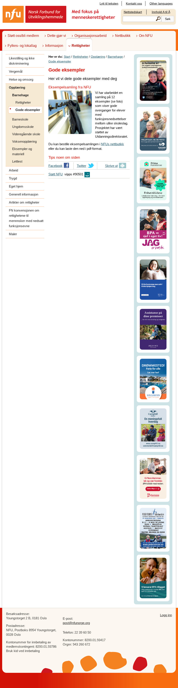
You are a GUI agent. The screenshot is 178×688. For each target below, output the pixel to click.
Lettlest (17, 161)
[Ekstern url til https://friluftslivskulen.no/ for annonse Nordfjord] (153, 130)
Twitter (81, 167)
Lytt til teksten (109, 3)
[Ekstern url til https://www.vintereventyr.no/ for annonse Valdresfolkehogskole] (153, 80)
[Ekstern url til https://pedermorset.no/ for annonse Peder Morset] (153, 528)
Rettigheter (81, 45)
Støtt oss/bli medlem (23, 35)
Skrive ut (111, 166)
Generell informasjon (23, 194)
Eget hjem (16, 186)
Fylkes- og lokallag (22, 45)
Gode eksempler (59, 61)
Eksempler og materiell (22, 151)
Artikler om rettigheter (24, 202)
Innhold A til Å (161, 12)
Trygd (13, 178)
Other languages (161, 3)
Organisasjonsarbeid (90, 35)
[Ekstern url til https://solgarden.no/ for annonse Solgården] (153, 378)
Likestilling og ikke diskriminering (22, 60)
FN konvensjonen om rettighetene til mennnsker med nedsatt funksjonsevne (26, 218)
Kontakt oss (134, 3)
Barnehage (20, 95)
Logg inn (166, 615)
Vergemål (15, 71)
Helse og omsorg (21, 79)
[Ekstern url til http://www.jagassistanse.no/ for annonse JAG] (153, 229)
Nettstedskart (133, 12)
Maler (13, 234)
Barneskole (20, 119)
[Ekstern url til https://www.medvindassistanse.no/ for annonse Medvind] (153, 329)
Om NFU (146, 35)
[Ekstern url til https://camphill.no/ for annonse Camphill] (153, 428)
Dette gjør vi (56, 35)
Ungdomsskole (23, 127)
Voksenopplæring (24, 141)
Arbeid (13, 170)
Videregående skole (26, 134)
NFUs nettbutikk (112, 144)
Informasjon (54, 45)
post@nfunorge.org (76, 623)
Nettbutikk (122, 35)
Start (67, 56)
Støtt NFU (55, 174)
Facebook (55, 167)
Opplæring (17, 87)
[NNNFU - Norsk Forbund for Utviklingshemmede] (59, 14)
